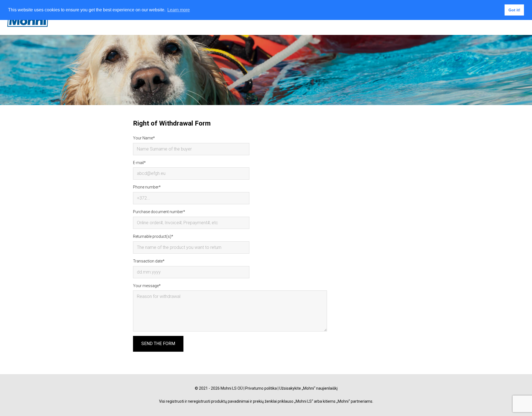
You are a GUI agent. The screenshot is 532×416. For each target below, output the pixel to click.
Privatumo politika (261, 388)
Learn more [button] (178, 9)
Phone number (146, 187)
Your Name (143, 138)
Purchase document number (158, 212)
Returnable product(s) (152, 236)
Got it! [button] (514, 10)
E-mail (138, 162)
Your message (146, 286)
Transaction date (148, 261)
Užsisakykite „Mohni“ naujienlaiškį (308, 388)
